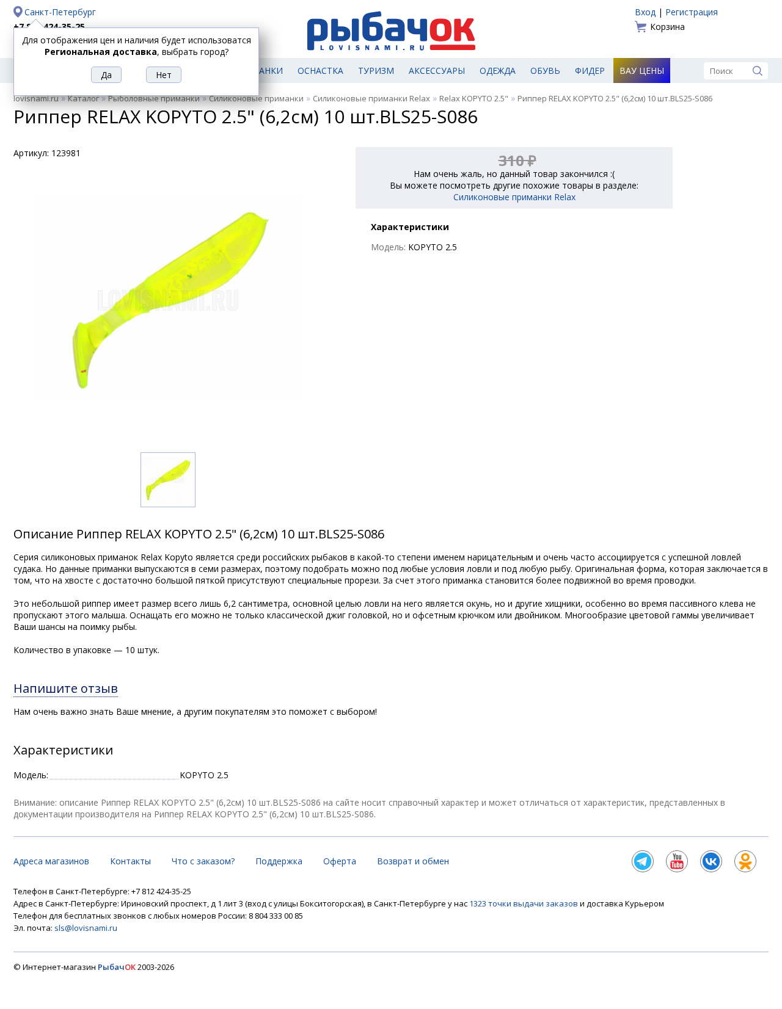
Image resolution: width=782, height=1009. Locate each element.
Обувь (545, 70)
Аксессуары (437, 70)
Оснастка (320, 70)
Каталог (83, 98)
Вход (645, 12)
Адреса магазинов (51, 861)
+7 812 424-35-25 (49, 26)
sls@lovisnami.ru (85, 927)
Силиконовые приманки (256, 98)
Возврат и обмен (413, 861)
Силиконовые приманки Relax (371, 98)
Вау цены (641, 70)
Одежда (498, 70)
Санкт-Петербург (60, 12)
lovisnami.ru (36, 98)
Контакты (130, 861)
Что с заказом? (203, 861)
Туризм (376, 70)
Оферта (339, 861)
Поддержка (278, 861)
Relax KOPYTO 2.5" (473, 98)
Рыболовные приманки (154, 98)
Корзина (667, 26)
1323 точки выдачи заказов (524, 903)
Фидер (590, 70)
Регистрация (691, 12)
